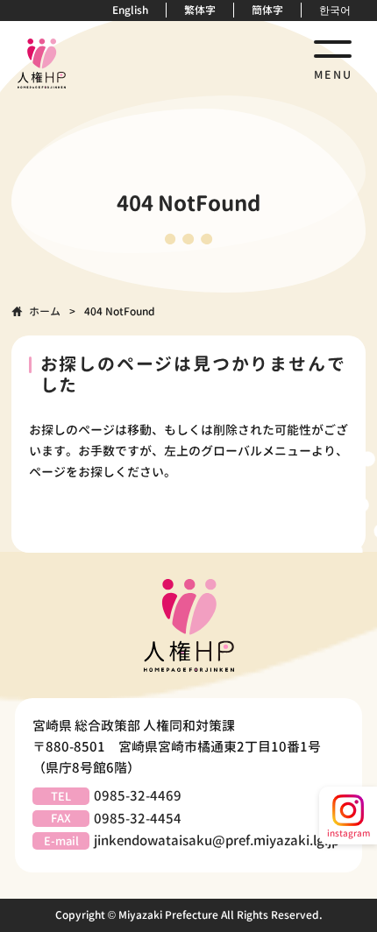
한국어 (335, 10)
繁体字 (200, 10)
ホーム (44, 311)
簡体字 (267, 10)
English (130, 10)
